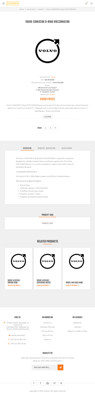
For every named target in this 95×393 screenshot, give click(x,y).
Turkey (52, 94)
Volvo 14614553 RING (74, 282)
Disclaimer (67, 148)
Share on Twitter (46, 128)
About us (47, 339)
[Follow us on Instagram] (54, 383)
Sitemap (77, 327)
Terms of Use (47, 335)
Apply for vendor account (77, 331)
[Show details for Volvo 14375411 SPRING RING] (18, 261)
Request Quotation (46, 148)
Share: (39, 128)
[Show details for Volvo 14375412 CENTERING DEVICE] (47, 261)
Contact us (47, 323)
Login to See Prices (14, 285)
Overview (27, 148)
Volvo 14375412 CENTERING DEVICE (44, 281)
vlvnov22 (45, 223)
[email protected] (18, 335)
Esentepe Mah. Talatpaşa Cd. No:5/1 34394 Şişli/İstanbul (18, 328)
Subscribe (60, 367)
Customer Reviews (47, 327)
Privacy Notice (47, 331)
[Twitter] (34, 383)
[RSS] (61, 383)
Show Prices (47, 99)
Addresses (77, 323)
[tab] (27, 148)
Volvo (53, 77)
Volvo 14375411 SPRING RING (14, 281)
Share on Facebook (50, 128)
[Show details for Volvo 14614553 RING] (76, 261)
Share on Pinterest (55, 128)
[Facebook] (40, 383)
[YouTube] (47, 383)
